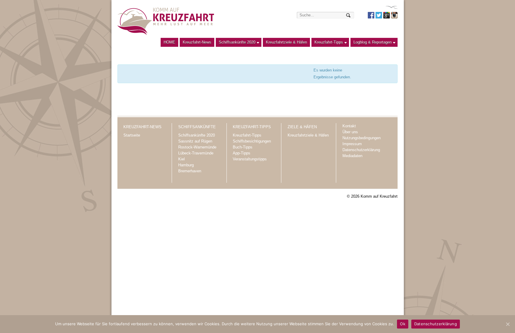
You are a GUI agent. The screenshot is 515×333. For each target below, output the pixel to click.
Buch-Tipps (242, 147)
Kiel (181, 159)
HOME (169, 42)
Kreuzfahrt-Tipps (327, 43)
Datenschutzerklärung (361, 150)
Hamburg (186, 165)
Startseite (131, 135)
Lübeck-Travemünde (195, 153)
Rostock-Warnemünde (197, 147)
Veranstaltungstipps (250, 159)
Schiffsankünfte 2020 (235, 43)
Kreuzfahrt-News (197, 42)
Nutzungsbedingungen (361, 138)
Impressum (352, 144)
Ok (402, 323)
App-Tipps (241, 153)
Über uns (350, 132)
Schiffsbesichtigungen (252, 141)
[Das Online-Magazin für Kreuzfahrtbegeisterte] (165, 21)
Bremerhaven (189, 171)
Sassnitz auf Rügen (195, 141)
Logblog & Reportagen (371, 43)
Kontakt (349, 126)
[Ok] (508, 324)
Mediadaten (352, 156)
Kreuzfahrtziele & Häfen (286, 42)
